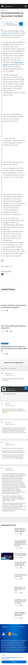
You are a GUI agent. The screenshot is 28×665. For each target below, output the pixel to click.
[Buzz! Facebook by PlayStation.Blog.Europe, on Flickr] (14, 108)
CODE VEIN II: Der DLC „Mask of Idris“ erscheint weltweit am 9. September (20, 601)
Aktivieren (14, 661)
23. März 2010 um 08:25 (10, 444)
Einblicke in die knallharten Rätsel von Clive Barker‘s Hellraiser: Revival (20, 614)
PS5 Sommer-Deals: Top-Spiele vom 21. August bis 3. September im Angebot (20, 530)
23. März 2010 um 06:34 (10, 424)
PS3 (7, 44)
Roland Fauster (9, 23)
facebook (7, 266)
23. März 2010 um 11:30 (9, 470)
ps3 (11, 266)
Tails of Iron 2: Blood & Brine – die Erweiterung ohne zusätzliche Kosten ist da (20, 564)
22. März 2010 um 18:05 (11, 390)
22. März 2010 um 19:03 (10, 405)
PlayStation (9, 6)
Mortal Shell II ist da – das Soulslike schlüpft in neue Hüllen (20, 589)
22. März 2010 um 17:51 (9, 375)
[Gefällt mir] (7, 310)
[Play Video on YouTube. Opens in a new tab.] (10, 558)
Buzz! (2, 266)
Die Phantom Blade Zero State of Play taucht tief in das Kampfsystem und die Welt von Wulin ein (14, 348)
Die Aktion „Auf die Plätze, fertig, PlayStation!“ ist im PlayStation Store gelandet (13, 306)
